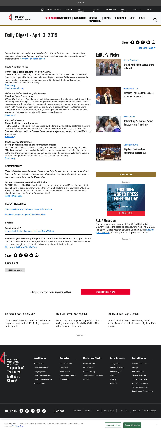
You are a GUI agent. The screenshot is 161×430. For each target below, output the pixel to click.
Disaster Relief (89, 363)
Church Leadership (41, 367)
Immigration (80, 18)
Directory (69, 9)
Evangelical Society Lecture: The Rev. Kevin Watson (29, 230)
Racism (113, 375)
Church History (89, 371)
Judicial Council (138, 371)
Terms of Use (124, 410)
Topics (107, 18)
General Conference (95, 19)
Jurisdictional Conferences (142, 391)
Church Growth (66, 363)
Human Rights (115, 371)
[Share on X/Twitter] (137, 42)
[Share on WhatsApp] (143, 42)
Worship (86, 379)
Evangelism (65, 358)
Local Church (40, 358)
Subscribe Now (105, 292)
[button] (155, 20)
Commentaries (64, 18)
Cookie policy (17, 426)
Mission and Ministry (92, 358)
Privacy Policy (109, 410)
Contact (88, 410)
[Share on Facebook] (132, 42)
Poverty (113, 379)
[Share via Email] (153, 42)
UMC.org (136, 9)
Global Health (88, 367)
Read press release (14, 87)
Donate (142, 18)
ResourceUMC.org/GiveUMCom (21, 247)
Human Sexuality (117, 367)
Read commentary (13, 195)
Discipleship (64, 367)
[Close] (157, 424)
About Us (136, 410)
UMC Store (123, 10)
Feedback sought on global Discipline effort (25, 214)
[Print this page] (148, 42)
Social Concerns (131, 60)
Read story (10, 85)
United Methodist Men (42, 375)
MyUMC (149, 9)
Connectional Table (139, 379)
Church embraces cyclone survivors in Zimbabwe (28, 209)
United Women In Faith (43, 379)
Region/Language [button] (54, 9)
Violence (113, 383)
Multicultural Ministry (68, 375)
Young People (39, 383)
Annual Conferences (140, 383)
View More (126, 174)
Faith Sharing (65, 371)
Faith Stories (129, 116)
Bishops (135, 367)
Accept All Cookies (132, 425)
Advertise (77, 410)
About (132, 18)
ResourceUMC (111, 9)
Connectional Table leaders (32, 58)
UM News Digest (15, 270)
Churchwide (120, 18)
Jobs (97, 410)
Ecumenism (64, 379)
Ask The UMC (95, 10)
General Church (131, 88)
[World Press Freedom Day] (126, 201)
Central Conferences (140, 387)
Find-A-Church (81, 10)
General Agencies (139, 375)
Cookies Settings (113, 425)
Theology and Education (93, 375)
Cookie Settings (150, 410)
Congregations (40, 371)
